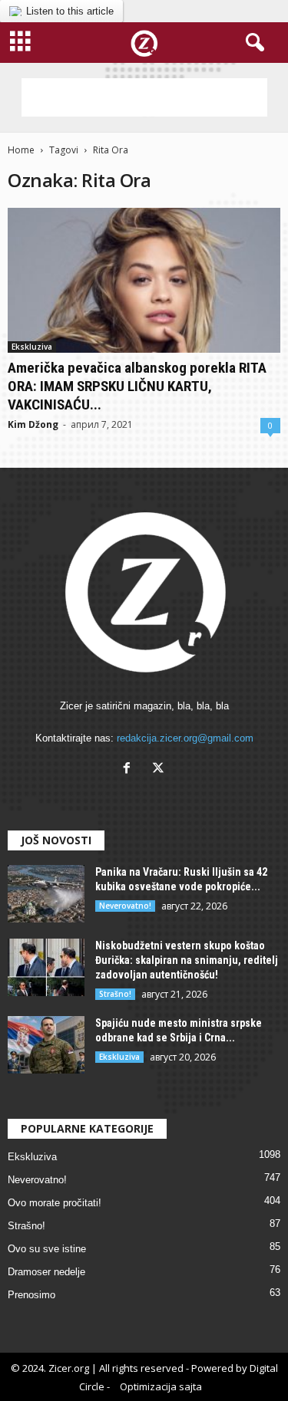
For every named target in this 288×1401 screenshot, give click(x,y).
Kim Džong (33, 424)
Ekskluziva (32, 346)
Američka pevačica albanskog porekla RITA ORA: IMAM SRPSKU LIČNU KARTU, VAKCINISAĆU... (137, 386)
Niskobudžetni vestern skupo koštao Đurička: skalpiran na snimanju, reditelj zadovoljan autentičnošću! (186, 960)
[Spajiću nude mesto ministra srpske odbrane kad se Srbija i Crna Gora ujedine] (46, 1045)
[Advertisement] (144, 97)
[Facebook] (130, 769)
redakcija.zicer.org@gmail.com (185, 738)
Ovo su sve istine (47, 1249)
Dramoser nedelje (46, 1272)
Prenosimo (31, 1295)
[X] (160, 769)
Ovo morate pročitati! (54, 1203)
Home (21, 149)
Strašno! (115, 993)
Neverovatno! (125, 905)
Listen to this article (70, 11)
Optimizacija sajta (161, 1386)
